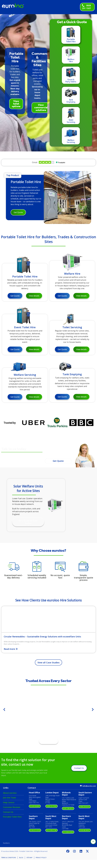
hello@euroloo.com (89, 786)
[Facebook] (68, 851)
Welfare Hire (72, 273)
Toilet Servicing (72, 327)
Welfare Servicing (25, 374)
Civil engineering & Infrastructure (48, 717)
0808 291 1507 (86, 7)
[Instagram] (74, 851)
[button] (4, 709)
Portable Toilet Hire (26, 182)
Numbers (6, 843)
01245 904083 (35, 806)
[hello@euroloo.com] (81, 786)
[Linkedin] (81, 851)
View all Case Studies (48, 662)
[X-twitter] (87, 851)
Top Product (12, 175)
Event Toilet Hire (25, 327)
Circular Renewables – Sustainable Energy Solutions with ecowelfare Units (42, 636)
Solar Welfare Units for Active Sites (28, 488)
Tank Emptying (72, 374)
